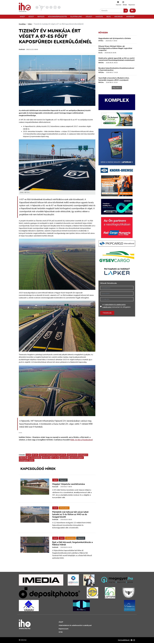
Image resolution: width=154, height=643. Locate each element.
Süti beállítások (124, 640)
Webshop (130, 17)
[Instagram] (122, 2)
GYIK (61, 632)
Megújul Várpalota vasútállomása (68, 484)
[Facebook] (117, 2)
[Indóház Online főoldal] (59, 7)
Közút (31, 17)
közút (28, 455)
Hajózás (99, 17)
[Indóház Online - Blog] (47, 7)
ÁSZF (61, 622)
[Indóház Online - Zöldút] (51, 7)
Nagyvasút (63, 480)
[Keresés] (126, 11)
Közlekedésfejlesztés (57, 17)
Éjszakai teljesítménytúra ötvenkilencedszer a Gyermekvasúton (116, 69)
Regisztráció (132, 5)
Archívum (118, 17)
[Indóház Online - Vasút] (37, 7)
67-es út (55, 457)
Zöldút (89, 17)
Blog (109, 17)
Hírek (30, 24)
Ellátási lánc (76, 17)
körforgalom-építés (26, 460)
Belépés (125, 5)
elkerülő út (46, 457)
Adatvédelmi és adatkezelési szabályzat (75, 625)
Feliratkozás (107, 313)
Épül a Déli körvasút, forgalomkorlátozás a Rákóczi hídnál (72, 543)
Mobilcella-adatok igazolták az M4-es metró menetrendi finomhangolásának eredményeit (116, 59)
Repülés (41, 17)
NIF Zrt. (35, 455)
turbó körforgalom (76, 457)
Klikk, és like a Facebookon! (81, 440)
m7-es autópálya (34, 457)
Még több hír (117, 88)
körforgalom (83, 455)
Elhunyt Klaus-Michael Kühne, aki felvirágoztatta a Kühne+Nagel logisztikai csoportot (115, 48)
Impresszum (63, 629)
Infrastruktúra (64, 508)
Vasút (22, 17)
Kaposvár (22, 457)
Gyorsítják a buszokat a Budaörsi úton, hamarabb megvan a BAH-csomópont (113, 79)
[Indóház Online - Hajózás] (55, 7)
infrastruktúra (72, 455)
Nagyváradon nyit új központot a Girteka (114, 38)
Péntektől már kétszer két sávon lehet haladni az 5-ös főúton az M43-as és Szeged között (70, 514)
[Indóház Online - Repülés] (42, 7)
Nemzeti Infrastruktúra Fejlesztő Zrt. (52, 455)
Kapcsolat (118, 5)
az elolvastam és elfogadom (116, 305)
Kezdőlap (22, 24)
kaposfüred (64, 457)
